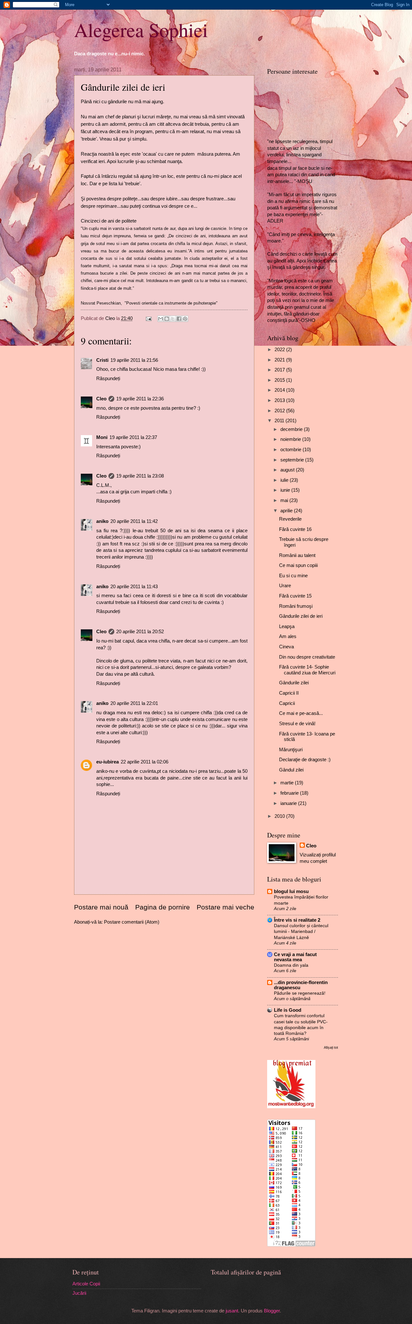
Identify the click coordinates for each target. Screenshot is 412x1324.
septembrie (292, 459)
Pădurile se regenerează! (299, 993)
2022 (280, 349)
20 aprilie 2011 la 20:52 (140, 631)
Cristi (102, 360)
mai (284, 500)
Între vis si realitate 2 (297, 920)
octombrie (291, 449)
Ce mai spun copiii (298, 565)
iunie (285, 490)
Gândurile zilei (294, 682)
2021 (280, 359)
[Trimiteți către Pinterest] (185, 318)
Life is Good (287, 1010)
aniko (102, 521)
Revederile (290, 519)
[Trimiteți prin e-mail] (160, 318)
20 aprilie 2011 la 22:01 (134, 703)
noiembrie (291, 439)
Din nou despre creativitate (307, 657)
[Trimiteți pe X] (173, 318)
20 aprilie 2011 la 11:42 (134, 521)
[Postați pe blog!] (167, 318)
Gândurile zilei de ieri (301, 616)
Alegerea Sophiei (141, 29)
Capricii (287, 703)
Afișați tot (331, 1047)
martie (287, 782)
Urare (285, 585)
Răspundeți (108, 378)
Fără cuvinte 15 (295, 595)
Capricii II (289, 693)
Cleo (101, 398)
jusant (232, 1310)
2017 (280, 369)
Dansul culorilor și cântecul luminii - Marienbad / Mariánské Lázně (301, 931)
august (288, 469)
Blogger (272, 1310)
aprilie (287, 510)
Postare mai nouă (101, 907)
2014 (280, 390)
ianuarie (289, 803)
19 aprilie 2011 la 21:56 (134, 360)
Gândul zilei (291, 769)
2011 (280, 420)
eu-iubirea (107, 761)
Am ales (287, 636)
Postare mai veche (225, 907)
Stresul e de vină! (297, 723)
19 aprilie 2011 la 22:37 (133, 437)
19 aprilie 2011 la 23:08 (140, 476)
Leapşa (287, 626)
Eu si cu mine (293, 575)
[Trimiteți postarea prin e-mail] (148, 318)
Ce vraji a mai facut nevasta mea (295, 957)
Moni (102, 437)
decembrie (292, 429)
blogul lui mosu (291, 891)
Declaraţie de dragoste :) (305, 759)
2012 (280, 410)
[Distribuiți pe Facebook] (179, 318)
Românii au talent (297, 555)
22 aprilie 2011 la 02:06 (144, 761)
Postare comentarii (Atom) (131, 922)
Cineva (286, 646)
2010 (280, 816)
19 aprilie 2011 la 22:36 (140, 398)
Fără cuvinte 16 (295, 529)
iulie (285, 480)
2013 (280, 400)
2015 (280, 380)
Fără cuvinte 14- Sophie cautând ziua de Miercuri (307, 669)
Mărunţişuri (291, 749)
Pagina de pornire (162, 907)
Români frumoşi (296, 606)
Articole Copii (86, 1283)
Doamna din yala (291, 965)
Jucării (79, 1293)
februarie (290, 793)
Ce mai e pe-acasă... (301, 713)
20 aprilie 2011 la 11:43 (134, 586)
